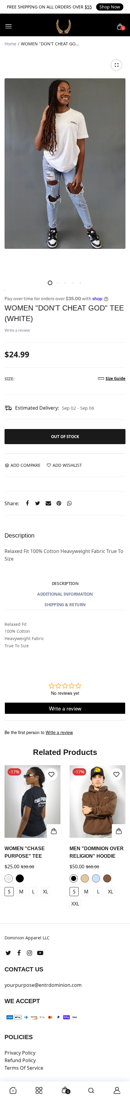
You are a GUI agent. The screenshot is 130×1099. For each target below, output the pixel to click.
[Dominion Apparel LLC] (63, 27)
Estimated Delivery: (37, 408)
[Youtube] (40, 953)
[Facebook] (19, 953)
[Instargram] (29, 953)
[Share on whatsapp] (69, 503)
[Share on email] (48, 503)
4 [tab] (72, 283)
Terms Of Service (24, 1068)
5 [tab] (80, 283)
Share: (12, 503)
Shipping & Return (65, 604)
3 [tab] (65, 283)
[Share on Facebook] (27, 503)
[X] (8, 953)
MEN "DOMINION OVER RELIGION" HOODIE (97, 852)
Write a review (17, 330)
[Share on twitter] (37, 503)
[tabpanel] (65, 163)
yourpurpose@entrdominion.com (43, 985)
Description (65, 583)
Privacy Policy (20, 1052)
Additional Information (65, 594)
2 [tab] (57, 283)
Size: (10, 379)
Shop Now (109, 7)
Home (10, 44)
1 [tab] (50, 283)
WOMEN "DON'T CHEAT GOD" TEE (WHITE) (64, 313)
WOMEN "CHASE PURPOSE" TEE (25, 852)
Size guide (115, 378)
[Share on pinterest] (59, 503)
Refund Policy (20, 1060)
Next (118, 841)
